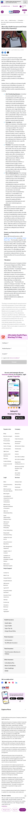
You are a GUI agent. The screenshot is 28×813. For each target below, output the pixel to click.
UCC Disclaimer (7, 448)
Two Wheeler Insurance (11, 643)
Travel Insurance (8, 648)
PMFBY (6, 671)
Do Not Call (6, 602)
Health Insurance (12, 20)
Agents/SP (6, 588)
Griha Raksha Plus (9, 663)
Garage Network (7, 578)
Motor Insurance (8, 637)
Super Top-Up (8, 628)
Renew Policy (18, 484)
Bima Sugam (6, 493)
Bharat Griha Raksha (10, 665)
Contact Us (6, 572)
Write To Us (6, 575)
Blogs (5, 433)
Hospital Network (8, 580)
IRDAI (5, 482)
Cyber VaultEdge (9, 668)
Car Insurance (8, 640)
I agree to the (11, 358)
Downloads (17, 487)
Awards (17, 451)
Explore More (6, 709)
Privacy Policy (7, 443)
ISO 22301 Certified (19, 459)
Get (25, 2)
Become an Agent (8, 436)
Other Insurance (8, 659)
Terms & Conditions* (15, 358)
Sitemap (5, 599)
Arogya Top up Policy (10, 631)
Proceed (14, 362)
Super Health (8, 625)
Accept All (22, 809)
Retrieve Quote (18, 490)
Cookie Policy (4, 806)
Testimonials (18, 448)
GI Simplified (20, 20)
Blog (6, 20)
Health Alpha (8, 623)
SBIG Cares (6, 451)
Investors (17, 436)
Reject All (15, 809)
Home (2, 20)
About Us (17, 433)
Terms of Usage (7, 446)
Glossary (6, 458)
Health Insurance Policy (10, 238)
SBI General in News (19, 446)
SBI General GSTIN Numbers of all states (19, 468)
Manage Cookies (6, 809)
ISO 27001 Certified (19, 456)
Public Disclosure (19, 439)
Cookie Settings (7, 461)
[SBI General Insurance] (14, 12)
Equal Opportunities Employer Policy (7, 517)
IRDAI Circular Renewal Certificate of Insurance (8, 506)
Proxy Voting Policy (8, 530)
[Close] (25, 796)
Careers (17, 454)
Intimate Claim (18, 482)
